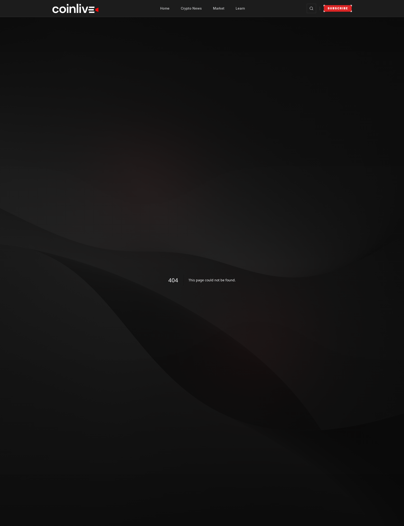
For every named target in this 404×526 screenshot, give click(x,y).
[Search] (311, 8)
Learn (240, 8)
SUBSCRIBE (338, 8)
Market (218, 8)
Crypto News (191, 8)
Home (165, 8)
